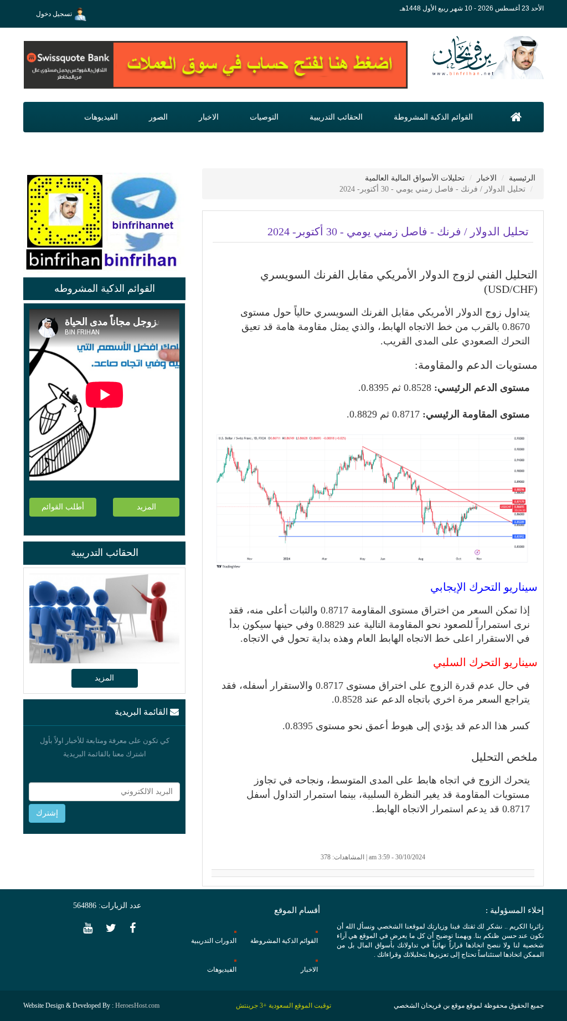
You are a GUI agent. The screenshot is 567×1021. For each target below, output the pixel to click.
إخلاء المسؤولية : (515, 910)
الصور (158, 117)
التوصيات (264, 117)
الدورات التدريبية (213, 941)
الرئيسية (522, 178)
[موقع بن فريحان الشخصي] (485, 57)
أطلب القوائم (63, 507)
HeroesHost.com (137, 1005)
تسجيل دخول (55, 14)
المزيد (146, 507)
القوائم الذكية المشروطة (433, 117)
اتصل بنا (515, 147)
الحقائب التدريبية (336, 117)
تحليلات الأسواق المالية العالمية (415, 178)
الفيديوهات (101, 117)
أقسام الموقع (297, 910)
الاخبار (209, 117)
